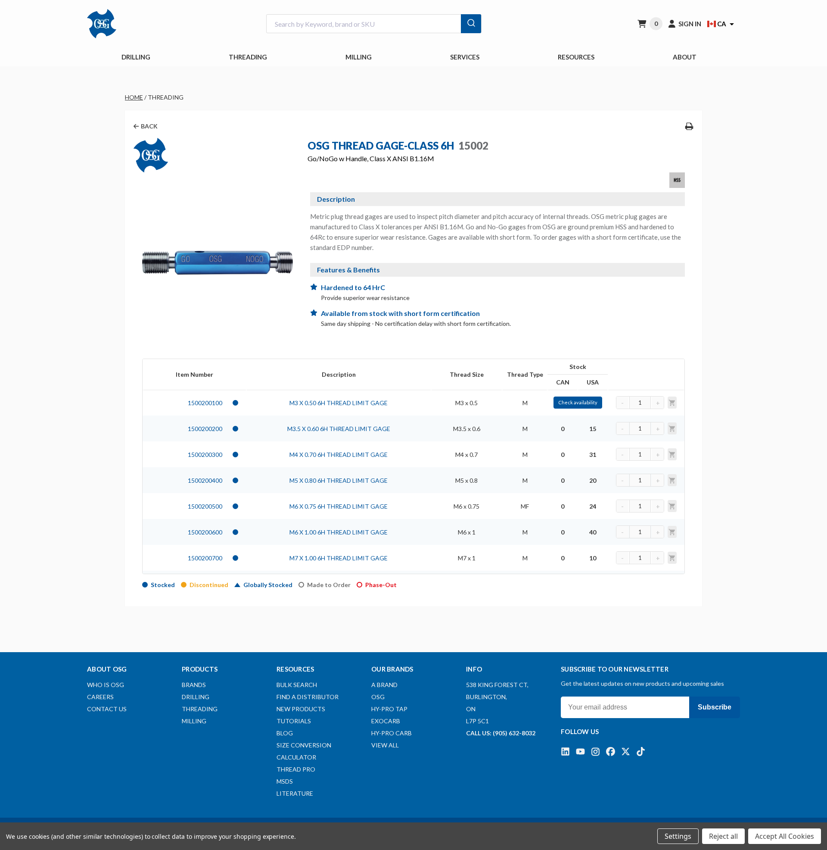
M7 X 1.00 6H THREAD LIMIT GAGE (338, 558)
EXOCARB (385, 721)
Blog (285, 733)
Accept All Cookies (784, 836)
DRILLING (135, 57)
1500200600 (205, 532)
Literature (295, 793)
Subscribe (714, 707)
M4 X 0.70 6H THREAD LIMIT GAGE (338, 454)
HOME (134, 97)
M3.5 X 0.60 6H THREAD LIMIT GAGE (338, 428)
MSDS (285, 781)
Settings (678, 836)
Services (464, 57)
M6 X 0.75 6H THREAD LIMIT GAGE (338, 506)
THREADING (248, 57)
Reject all (723, 836)
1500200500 (205, 506)
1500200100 (205, 402)
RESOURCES (576, 57)
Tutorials (294, 721)
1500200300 (205, 454)
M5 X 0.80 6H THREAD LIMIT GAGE (338, 480)
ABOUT (684, 57)
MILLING (358, 57)
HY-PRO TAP (389, 708)
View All (385, 745)
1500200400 (205, 480)
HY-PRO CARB (391, 733)
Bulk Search (297, 684)
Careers (100, 696)
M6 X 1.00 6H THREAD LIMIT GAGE (338, 532)
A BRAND (384, 684)
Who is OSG (105, 684)
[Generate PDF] (689, 126)
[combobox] (374, 24)
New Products (301, 708)
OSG (378, 696)
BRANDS (194, 684)
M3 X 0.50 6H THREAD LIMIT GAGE (338, 402)
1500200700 (205, 558)
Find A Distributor (308, 696)
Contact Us (107, 708)
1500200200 (205, 428)
